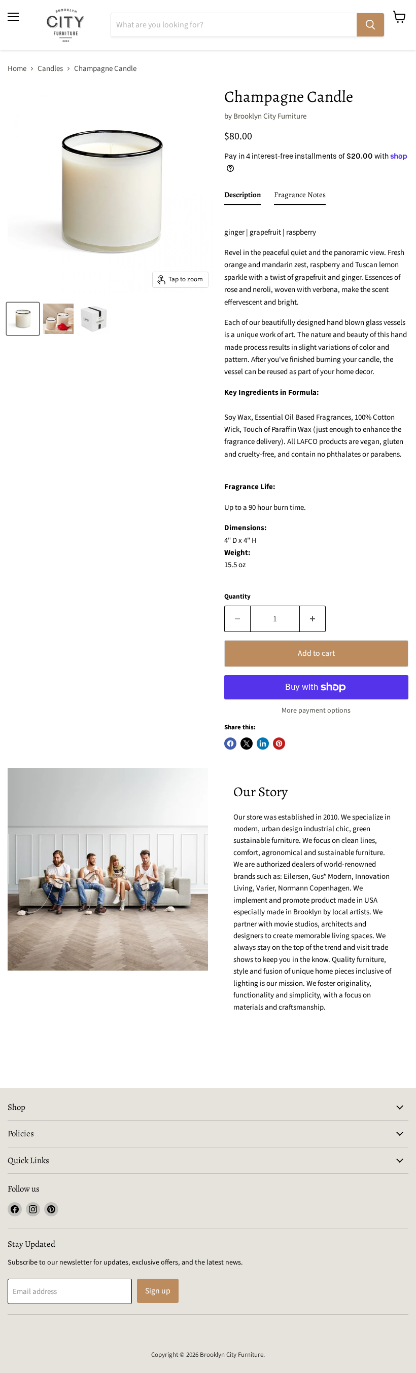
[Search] (370, 24)
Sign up (157, 1290)
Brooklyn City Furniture (269, 116)
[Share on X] (246, 743)
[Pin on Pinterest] (279, 743)
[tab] (242, 197)
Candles (50, 68)
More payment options (316, 711)
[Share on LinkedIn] (263, 743)
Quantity (237, 597)
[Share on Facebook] (230, 743)
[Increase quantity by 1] (313, 619)
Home (17, 68)
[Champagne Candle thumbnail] (23, 319)
